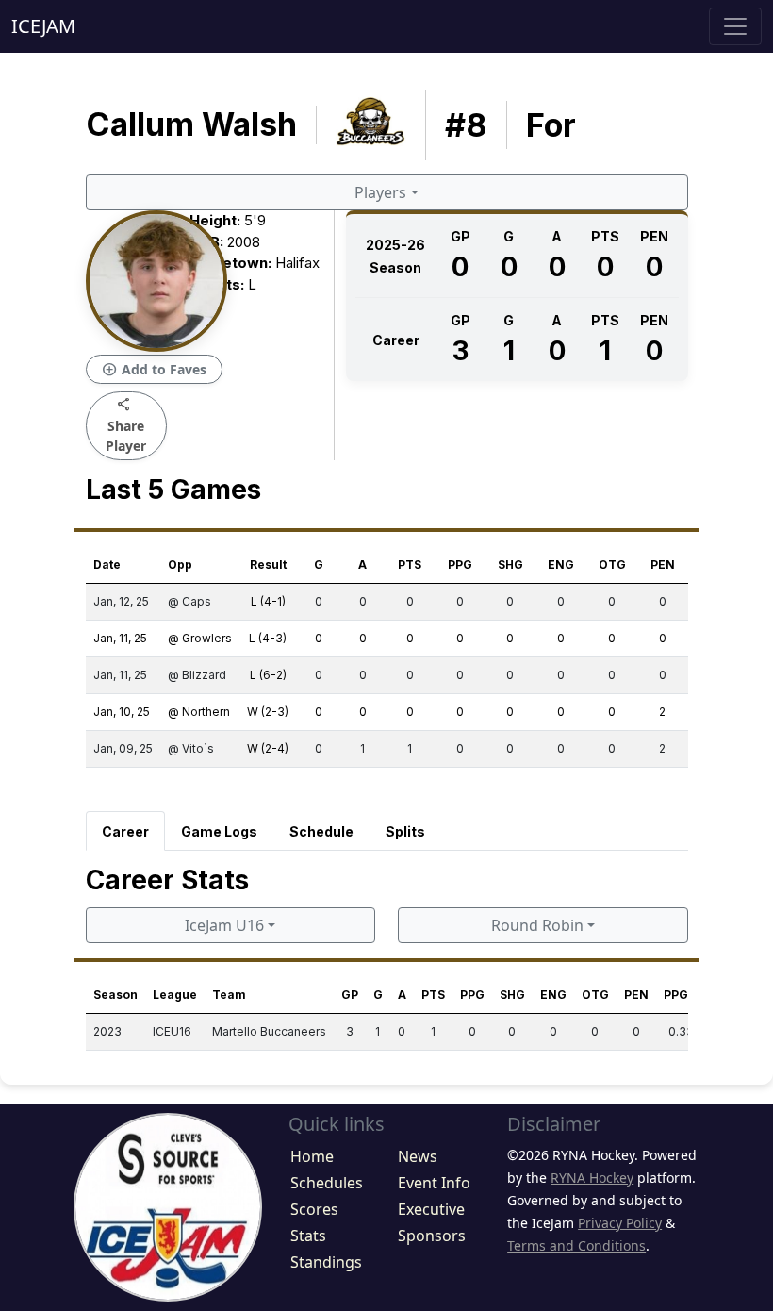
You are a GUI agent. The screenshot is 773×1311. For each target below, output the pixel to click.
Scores (314, 1209)
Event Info (434, 1182)
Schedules (326, 1182)
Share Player (126, 425)
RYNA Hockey (592, 1178)
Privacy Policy (620, 1223)
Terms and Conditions (576, 1245)
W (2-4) (267, 748)
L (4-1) (268, 601)
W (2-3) (267, 712)
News (417, 1156)
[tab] (125, 831)
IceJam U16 (224, 925)
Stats (308, 1235)
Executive (431, 1209)
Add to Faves (154, 369)
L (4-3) (268, 638)
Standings (326, 1262)
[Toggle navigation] (735, 26)
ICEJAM (43, 26)
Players (380, 192)
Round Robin (537, 925)
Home (312, 1156)
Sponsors (432, 1235)
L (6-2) (268, 675)
